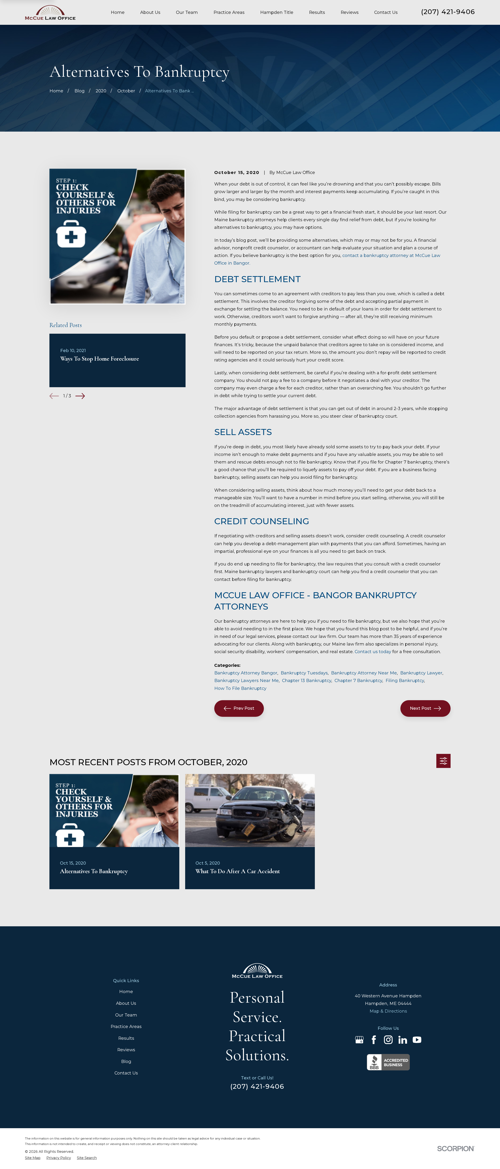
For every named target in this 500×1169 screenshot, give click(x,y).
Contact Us (126, 1073)
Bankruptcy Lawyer (421, 673)
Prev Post (244, 708)
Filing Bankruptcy (405, 680)
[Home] (50, 12)
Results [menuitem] (317, 12)
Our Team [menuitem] (187, 12)
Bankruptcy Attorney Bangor (245, 673)
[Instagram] (388, 1039)
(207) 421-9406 (448, 12)
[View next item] (80, 396)
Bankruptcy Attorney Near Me (364, 673)
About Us (126, 1003)
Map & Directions (388, 1011)
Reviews (126, 1049)
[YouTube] (417, 1039)
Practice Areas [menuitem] (229, 12)
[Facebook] (374, 1039)
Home (126, 991)
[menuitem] (32, 1158)
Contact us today (373, 651)
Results (126, 1038)
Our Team (126, 1015)
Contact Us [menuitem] (386, 12)
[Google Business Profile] (359, 1039)
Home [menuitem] (118, 12)
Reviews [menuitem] (350, 12)
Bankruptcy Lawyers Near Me (246, 680)
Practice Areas (126, 1026)
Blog (126, 1061)
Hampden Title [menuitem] (276, 12)
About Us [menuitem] (150, 12)
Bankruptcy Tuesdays (304, 673)
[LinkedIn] (402, 1039)
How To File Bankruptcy (240, 688)
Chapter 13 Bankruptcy (306, 680)
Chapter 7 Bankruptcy (358, 680)
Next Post (420, 708)
